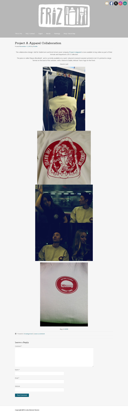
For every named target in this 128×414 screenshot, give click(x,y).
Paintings (57, 33)
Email (17, 378)
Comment (18, 346)
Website (17, 386)
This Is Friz (18, 33)
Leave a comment (39, 334)
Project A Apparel (75, 52)
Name (17, 370)
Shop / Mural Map (69, 33)
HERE (66, 329)
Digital (40, 33)
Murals (48, 33)
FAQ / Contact (30, 33)
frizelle (35, 46)
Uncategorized (28, 334)
